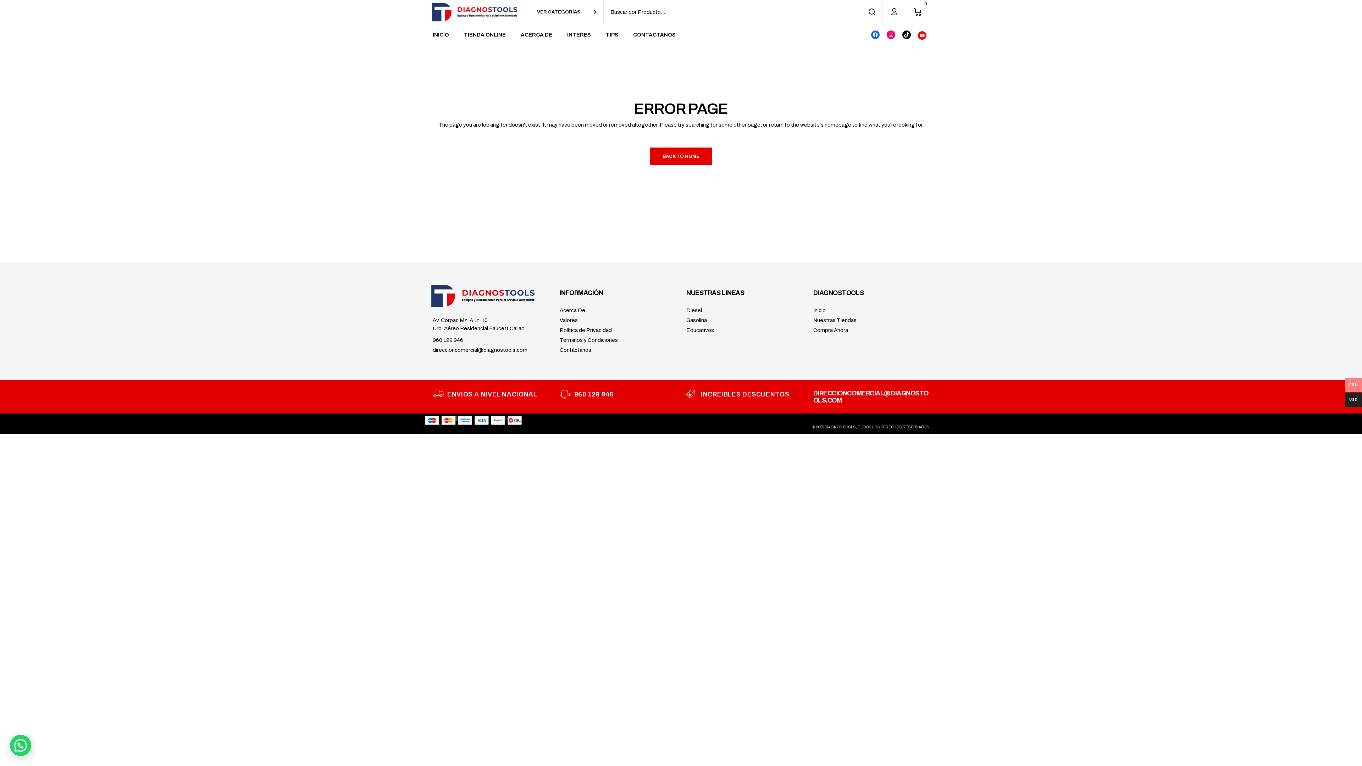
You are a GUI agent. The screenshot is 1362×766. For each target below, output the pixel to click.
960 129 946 (448, 340)
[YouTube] (922, 35)
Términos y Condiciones (589, 340)
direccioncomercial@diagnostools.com (480, 350)
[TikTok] (906, 34)
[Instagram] (891, 34)
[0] (917, 12)
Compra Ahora (830, 330)
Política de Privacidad (586, 330)
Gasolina (696, 320)
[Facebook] (875, 34)
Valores (569, 320)
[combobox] (566, 12)
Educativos (700, 330)
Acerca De (572, 310)
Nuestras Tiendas (835, 320)
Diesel (694, 310)
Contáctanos (575, 350)
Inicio (819, 310)
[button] (20, 745)
